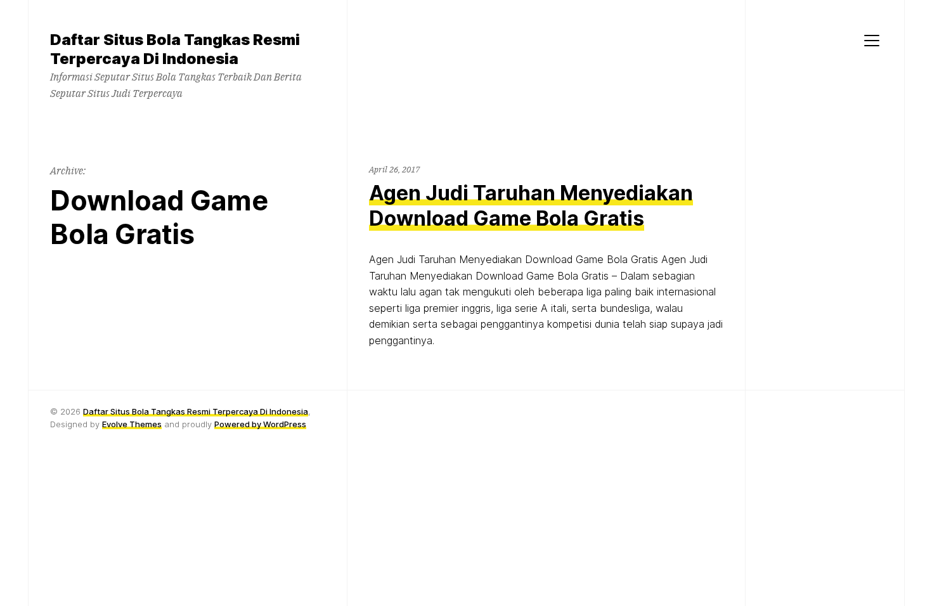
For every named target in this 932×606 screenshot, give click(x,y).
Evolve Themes (132, 424)
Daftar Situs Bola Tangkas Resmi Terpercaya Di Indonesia (195, 411)
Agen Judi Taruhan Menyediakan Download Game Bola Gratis (531, 206)
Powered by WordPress (260, 424)
